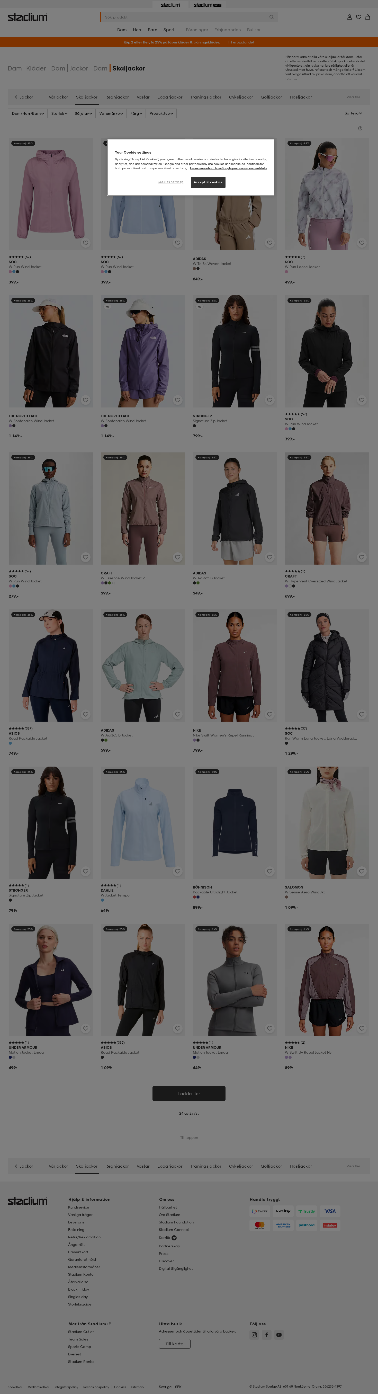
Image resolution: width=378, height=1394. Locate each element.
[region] (190, 167)
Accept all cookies (208, 182)
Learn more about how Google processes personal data (228, 168)
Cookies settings (170, 182)
